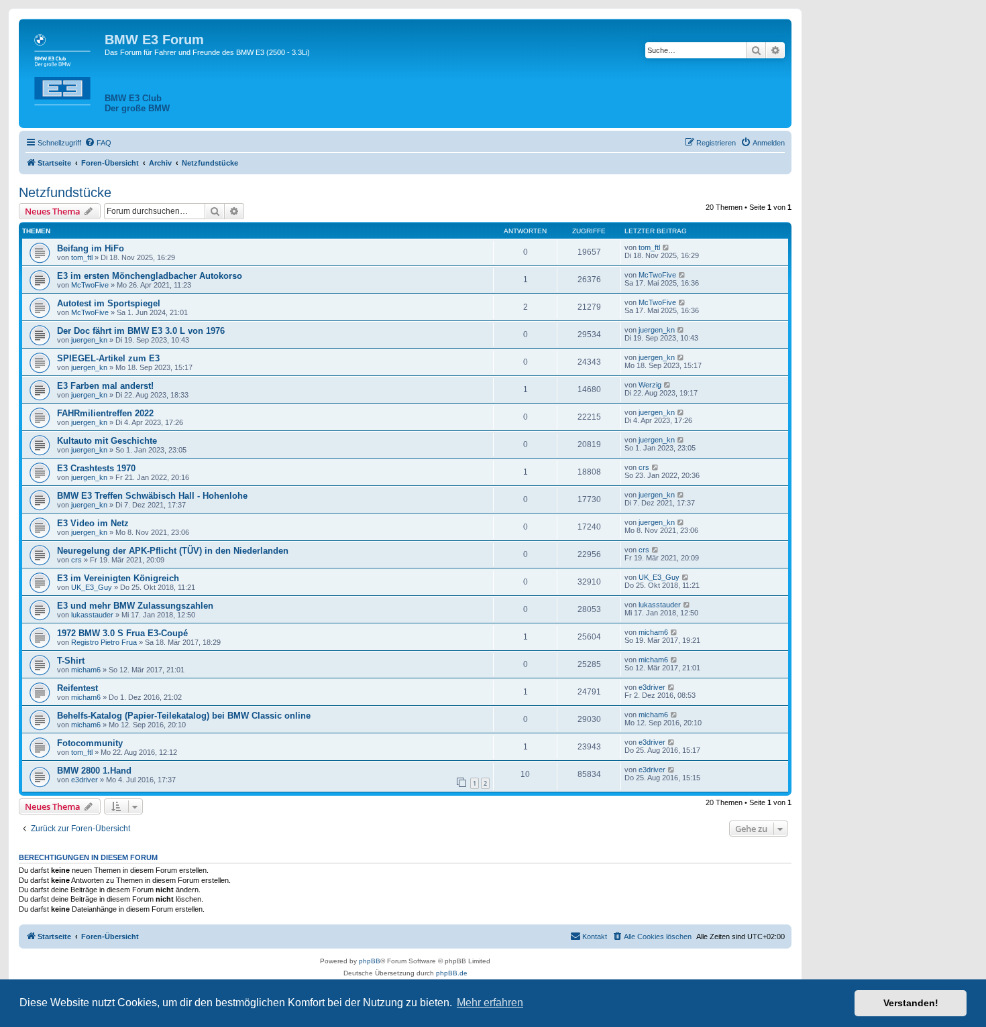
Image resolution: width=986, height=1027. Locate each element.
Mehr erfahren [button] (490, 1002)
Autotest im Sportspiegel (108, 303)
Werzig (650, 385)
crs (644, 467)
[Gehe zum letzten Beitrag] (666, 247)
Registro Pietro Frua (104, 642)
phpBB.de (452, 973)
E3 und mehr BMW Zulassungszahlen (135, 606)
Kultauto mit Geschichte (107, 441)
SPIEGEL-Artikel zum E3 (108, 358)
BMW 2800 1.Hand (94, 771)
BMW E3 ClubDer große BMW (137, 103)
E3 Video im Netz (93, 523)
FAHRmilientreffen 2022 (105, 413)
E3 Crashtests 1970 (96, 468)
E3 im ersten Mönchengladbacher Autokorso (149, 276)
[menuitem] (98, 143)
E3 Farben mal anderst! (105, 386)
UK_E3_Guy (91, 587)
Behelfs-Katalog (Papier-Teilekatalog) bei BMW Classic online (184, 716)
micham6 (653, 632)
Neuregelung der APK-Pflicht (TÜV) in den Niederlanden (172, 551)
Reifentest (77, 688)
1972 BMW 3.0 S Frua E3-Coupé (122, 633)
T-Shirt (71, 661)
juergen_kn (89, 340)
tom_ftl (82, 257)
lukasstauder (92, 615)
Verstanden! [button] (910, 1003)
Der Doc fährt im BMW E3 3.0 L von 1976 (141, 331)
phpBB (369, 961)
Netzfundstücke (65, 192)
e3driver (652, 687)
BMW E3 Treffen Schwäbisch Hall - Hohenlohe (152, 496)
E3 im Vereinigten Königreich (118, 578)
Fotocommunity (90, 743)
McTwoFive (90, 285)
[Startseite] (63, 67)
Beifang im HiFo (90, 248)
